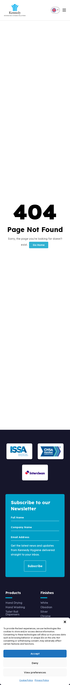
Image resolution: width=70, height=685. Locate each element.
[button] (65, 622)
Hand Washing (15, 607)
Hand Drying (13, 602)
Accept (35, 653)
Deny (35, 663)
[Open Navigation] (64, 10)
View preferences (35, 672)
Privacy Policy (42, 680)
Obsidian (46, 607)
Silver (44, 611)
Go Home (39, 245)
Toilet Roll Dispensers (12, 613)
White (44, 602)
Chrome (45, 616)
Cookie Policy (26, 680)
